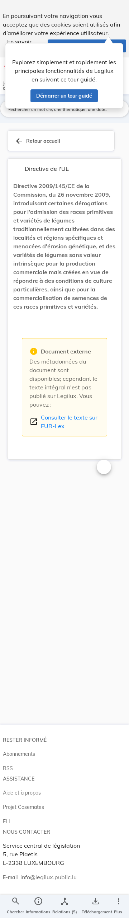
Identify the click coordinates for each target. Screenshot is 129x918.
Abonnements (19, 754)
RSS (8, 768)
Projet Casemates (23, 807)
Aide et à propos (22, 793)
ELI (6, 821)
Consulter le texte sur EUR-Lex (63, 422)
